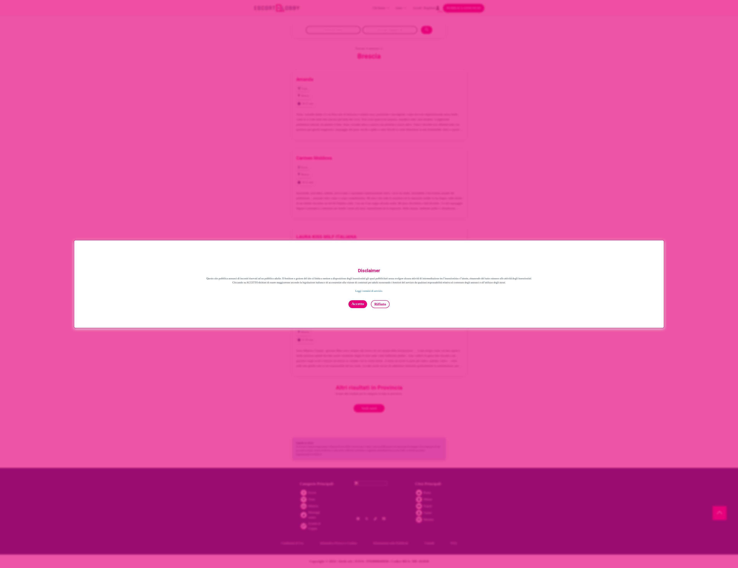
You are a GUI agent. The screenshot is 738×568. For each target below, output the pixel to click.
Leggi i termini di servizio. (369, 291)
